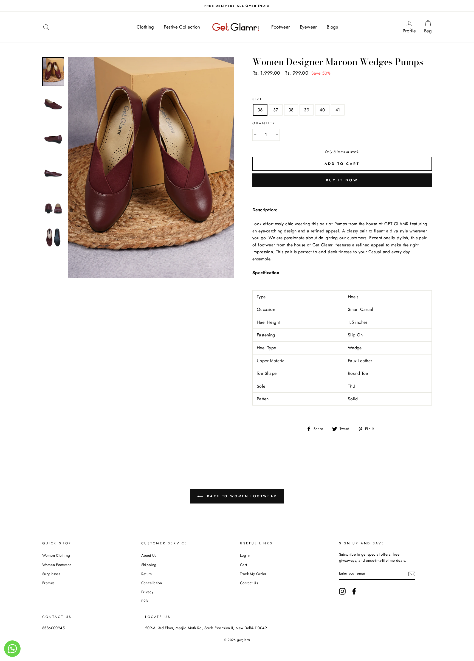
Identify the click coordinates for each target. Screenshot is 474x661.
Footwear (280, 27)
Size (257, 99)
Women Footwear (56, 564)
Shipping (149, 564)
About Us (148, 555)
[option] (237, 6)
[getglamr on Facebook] (354, 591)
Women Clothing (56, 555)
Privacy (147, 592)
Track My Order (253, 573)
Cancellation (151, 583)
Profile (411, 26)
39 (306, 110)
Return (146, 573)
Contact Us (249, 583)
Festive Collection (182, 27)
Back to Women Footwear (241, 496)
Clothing (145, 27)
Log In (245, 555)
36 (260, 110)
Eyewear (308, 27)
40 (322, 110)
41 (337, 110)
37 (275, 110)
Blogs (332, 27)
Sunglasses (51, 573)
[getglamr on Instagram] (342, 591)
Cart (243, 564)
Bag (429, 26)
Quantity (264, 123)
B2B (144, 601)
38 (291, 110)
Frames (48, 583)
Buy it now (342, 180)
